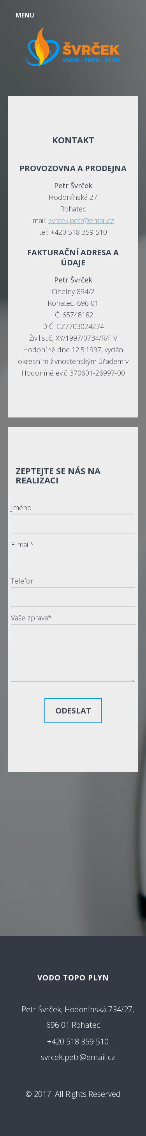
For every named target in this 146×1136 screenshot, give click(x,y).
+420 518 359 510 (78, 1041)
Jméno (21, 507)
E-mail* (22, 544)
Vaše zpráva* (31, 617)
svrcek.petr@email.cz (81, 220)
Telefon (23, 580)
